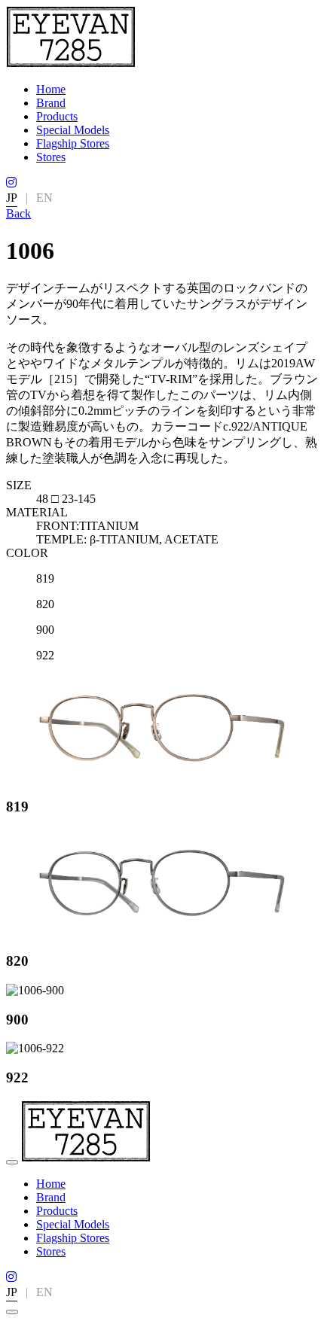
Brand (51, 102)
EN (44, 197)
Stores (51, 157)
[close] (12, 1312)
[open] (12, 1162)
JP (11, 197)
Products (57, 116)
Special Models (72, 129)
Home (51, 89)
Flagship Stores (72, 143)
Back (18, 213)
